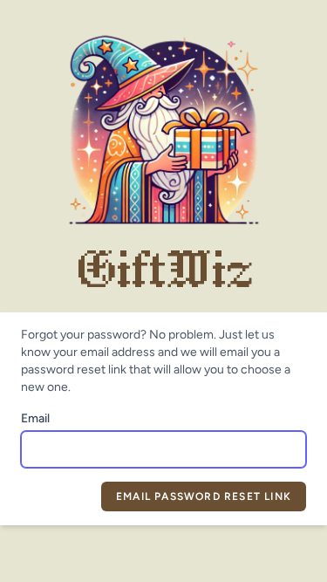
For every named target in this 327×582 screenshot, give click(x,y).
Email (35, 418)
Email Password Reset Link (203, 496)
